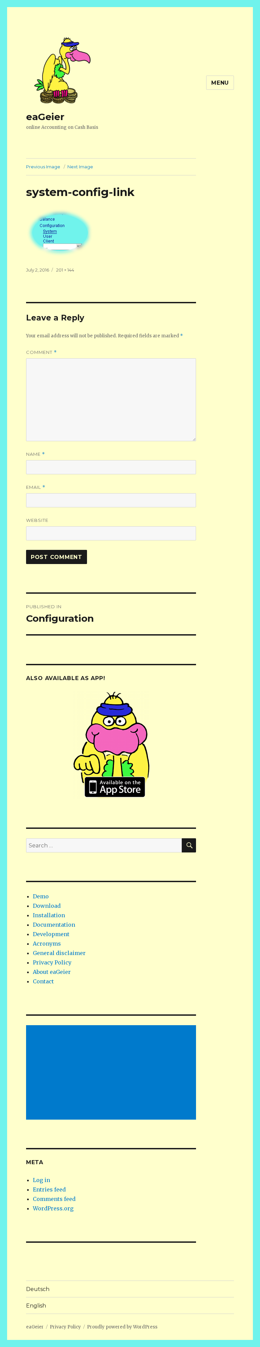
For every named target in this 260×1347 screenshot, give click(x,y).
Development (51, 934)
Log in (41, 1180)
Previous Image (43, 166)
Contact (43, 981)
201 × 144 (65, 270)
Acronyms (47, 943)
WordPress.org (53, 1208)
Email (35, 487)
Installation (49, 915)
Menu (220, 83)
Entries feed (49, 1189)
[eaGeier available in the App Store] (111, 745)
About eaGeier (52, 972)
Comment (41, 352)
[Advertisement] (112, 1073)
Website (37, 520)
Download (47, 905)
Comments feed (54, 1199)
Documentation (54, 924)
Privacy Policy (52, 962)
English (36, 1305)
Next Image (80, 166)
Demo (41, 896)
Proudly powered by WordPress (122, 1327)
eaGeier (45, 116)
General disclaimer (59, 953)
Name (35, 454)
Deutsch (37, 1289)
